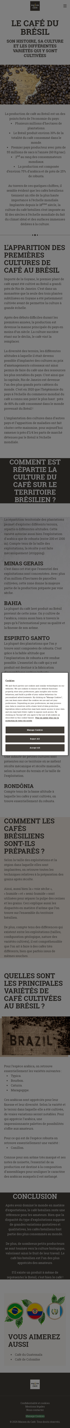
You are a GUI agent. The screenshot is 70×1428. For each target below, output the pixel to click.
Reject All (35, 739)
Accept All (35, 748)
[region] (35, 714)
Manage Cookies (35, 730)
